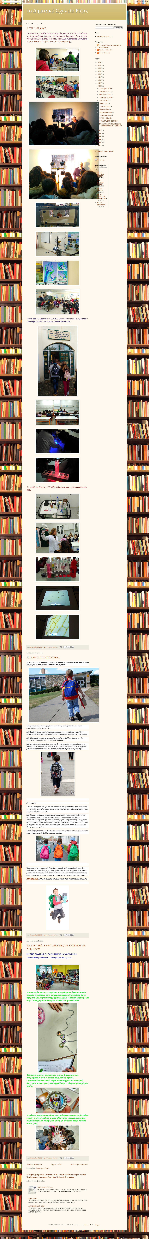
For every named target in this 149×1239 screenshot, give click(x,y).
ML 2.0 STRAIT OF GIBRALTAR (101, 196)
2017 (99, 130)
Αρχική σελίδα (56, 1164)
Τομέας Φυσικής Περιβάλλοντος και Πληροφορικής (49, 41)
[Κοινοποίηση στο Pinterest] (73, 647)
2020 (99, 80)
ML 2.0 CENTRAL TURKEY (100, 174)
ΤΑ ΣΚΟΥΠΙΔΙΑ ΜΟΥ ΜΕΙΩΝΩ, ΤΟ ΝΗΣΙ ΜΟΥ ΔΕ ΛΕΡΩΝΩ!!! (110, 125)
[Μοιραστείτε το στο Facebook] (71, 647)
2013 (99, 142)
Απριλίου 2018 (104, 106)
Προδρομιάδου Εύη (105, 50)
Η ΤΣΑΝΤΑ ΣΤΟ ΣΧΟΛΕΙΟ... (43, 657)
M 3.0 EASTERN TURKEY (100, 182)
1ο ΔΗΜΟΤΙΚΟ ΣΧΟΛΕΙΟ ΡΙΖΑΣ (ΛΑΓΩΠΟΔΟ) (110, 46)
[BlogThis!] (67, 647)
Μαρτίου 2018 (104, 109)
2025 (99, 65)
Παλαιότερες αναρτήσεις (79, 1164)
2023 (99, 71)
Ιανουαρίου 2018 (105, 115)
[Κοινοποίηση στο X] (69, 647)
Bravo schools (32, 1198)
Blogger (97, 1225)
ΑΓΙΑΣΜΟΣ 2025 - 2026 (36, 1206)
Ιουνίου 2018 (104, 100)
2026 (99, 62)
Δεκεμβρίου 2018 (105, 89)
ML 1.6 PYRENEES (101, 204)
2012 (99, 145)
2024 (99, 68)
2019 (99, 83)
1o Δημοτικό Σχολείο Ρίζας (57, 10)
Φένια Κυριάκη (104, 53)
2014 (99, 139)
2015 (99, 136)
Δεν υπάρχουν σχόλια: (51, 647)
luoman (87, 1225)
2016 (99, 133)
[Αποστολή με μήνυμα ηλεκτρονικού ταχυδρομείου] (64, 647)
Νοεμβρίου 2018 (105, 91)
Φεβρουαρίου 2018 (105, 112)
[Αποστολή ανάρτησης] (60, 647)
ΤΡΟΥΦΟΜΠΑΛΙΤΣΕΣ (45, 1187)
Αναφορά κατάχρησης (104, 151)
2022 (99, 74)
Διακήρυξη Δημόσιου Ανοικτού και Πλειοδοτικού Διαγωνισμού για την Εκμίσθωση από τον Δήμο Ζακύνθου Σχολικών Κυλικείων (56, 1175)
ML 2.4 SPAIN (99, 189)
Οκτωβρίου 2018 (105, 95)
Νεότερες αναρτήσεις (34, 1164)
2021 (99, 77)
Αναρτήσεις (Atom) (42, 1168)
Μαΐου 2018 (103, 103)
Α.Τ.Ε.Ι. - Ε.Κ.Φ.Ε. (37, 28)
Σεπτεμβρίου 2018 (105, 97)
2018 (99, 86)
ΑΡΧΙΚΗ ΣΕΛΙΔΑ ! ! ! (104, 36)
